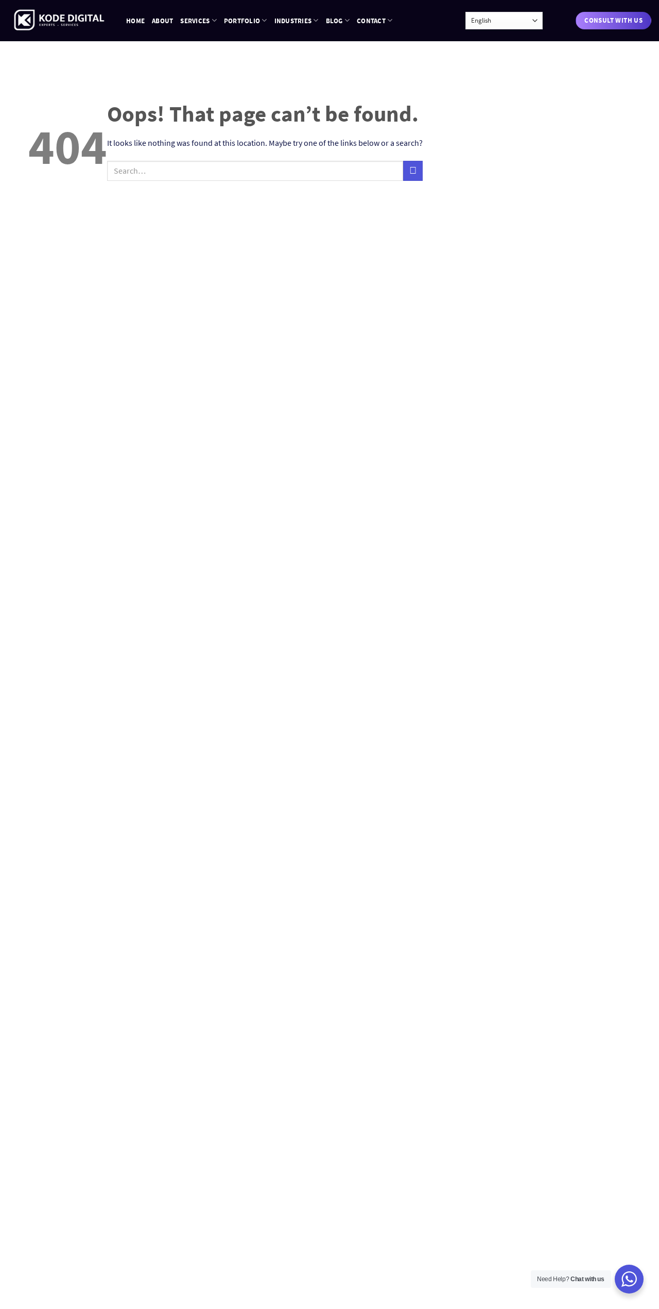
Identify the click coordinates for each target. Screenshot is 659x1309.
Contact (371, 20)
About (162, 20)
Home (135, 20)
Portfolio (242, 20)
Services (195, 20)
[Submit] (413, 171)
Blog (334, 20)
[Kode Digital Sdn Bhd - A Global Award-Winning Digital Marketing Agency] (59, 20)
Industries (293, 20)
